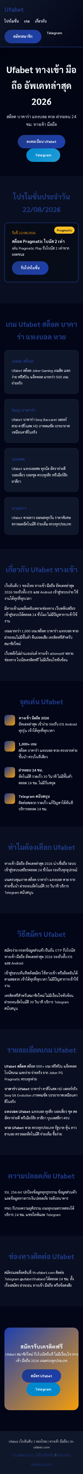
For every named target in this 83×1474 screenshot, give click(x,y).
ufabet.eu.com (41, 1464)
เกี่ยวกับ (41, 21)
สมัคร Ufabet (41, 1376)
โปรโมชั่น (11, 21)
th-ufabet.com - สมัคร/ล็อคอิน (34, 1455)
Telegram (54, 32)
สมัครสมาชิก (23, 36)
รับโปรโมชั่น (30, 267)
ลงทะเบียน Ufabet (41, 141)
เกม (27, 21)
